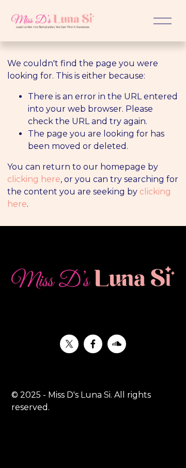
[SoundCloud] (116, 344)
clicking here (33, 179)
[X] (69, 344)
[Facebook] (93, 344)
